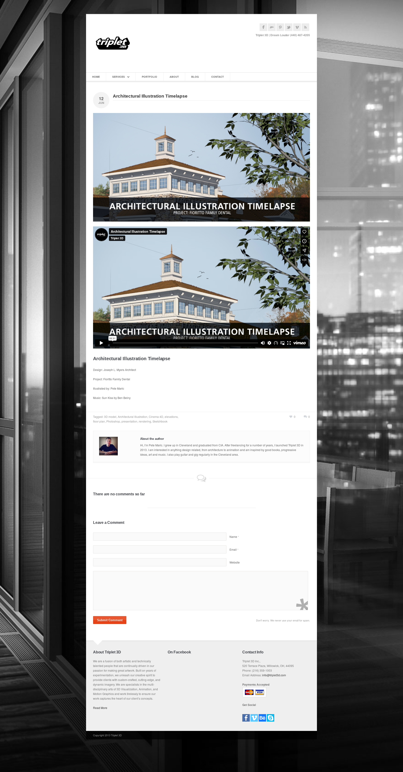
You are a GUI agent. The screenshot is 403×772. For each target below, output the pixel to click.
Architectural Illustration (132, 417)
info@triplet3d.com (274, 675)
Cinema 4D (156, 417)
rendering (145, 421)
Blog (195, 76)
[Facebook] (246, 716)
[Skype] (270, 716)
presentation (129, 421)
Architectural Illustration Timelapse (150, 96)
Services (118, 76)
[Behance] (262, 716)
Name (234, 537)
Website (234, 562)
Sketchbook (160, 421)
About (174, 76)
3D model (110, 417)
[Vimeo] (254, 716)
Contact (217, 76)
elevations (171, 417)
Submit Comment (109, 620)
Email (233, 549)
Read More (100, 708)
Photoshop (113, 421)
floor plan (99, 421)
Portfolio (149, 76)
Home (96, 76)
